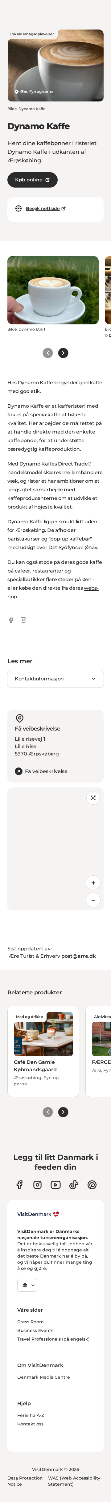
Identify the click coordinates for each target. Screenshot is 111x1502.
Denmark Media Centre (43, 1377)
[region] (55, 848)
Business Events (35, 1330)
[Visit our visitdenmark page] (55, 1184)
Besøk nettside (43, 208)
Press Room (30, 1322)
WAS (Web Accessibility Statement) (74, 1481)
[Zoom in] (93, 882)
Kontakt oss (30, 1424)
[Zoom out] (93, 900)
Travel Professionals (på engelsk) (53, 1339)
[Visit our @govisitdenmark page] (73, 1184)
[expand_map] (93, 798)
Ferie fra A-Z (30, 1415)
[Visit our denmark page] (19, 1184)
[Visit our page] (37, 1184)
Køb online (29, 180)
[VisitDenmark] (38, 1214)
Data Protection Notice (25, 1481)
